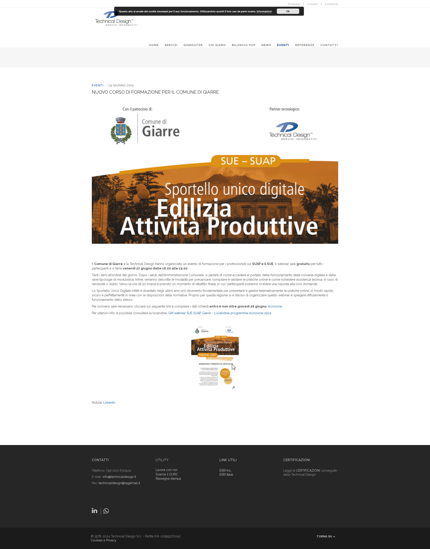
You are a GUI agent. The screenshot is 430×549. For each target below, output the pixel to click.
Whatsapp (294, 4)
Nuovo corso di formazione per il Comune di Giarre (155, 92)
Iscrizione (275, 306)
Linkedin (312, 4)
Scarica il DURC (167, 474)
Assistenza (331, 4)
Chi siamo (217, 45)
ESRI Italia (226, 474)
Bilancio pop (244, 45)
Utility (162, 460)
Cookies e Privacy (103, 540)
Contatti (329, 45)
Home (154, 45)
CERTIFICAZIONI (308, 470)
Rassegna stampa (168, 478)
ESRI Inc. (225, 470)
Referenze (304, 45)
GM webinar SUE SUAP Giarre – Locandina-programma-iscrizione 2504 (219, 313)
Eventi (283, 45)
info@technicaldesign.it (119, 477)
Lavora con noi (166, 470)
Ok (288, 11)
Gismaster (193, 45)
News (266, 45)
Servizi (171, 45)
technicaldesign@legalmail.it (119, 483)
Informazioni (264, 11)
